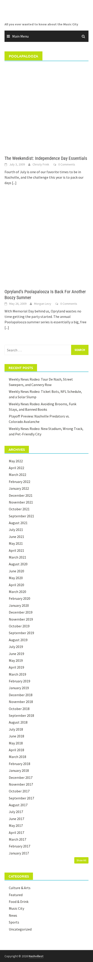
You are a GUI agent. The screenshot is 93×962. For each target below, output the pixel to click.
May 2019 (16, 660)
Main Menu (20, 36)
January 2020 (19, 605)
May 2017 (16, 825)
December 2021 (21, 495)
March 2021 (17, 557)
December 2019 (21, 612)
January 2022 (19, 488)
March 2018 (17, 756)
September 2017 (21, 798)
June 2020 (16, 571)
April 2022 (16, 467)
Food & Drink (18, 901)
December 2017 (21, 777)
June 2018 (16, 736)
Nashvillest (36, 956)
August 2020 (18, 564)
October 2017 (19, 791)
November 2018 (21, 701)
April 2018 (16, 750)
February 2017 (19, 846)
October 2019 (19, 626)
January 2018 (19, 770)
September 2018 (21, 715)
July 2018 (16, 729)
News (13, 915)
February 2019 (19, 681)
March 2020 (17, 591)
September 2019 (21, 633)
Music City (16, 908)
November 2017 (21, 784)
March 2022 (17, 474)
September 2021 (21, 516)
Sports (14, 922)
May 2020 (16, 578)
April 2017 (16, 832)
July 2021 (16, 529)
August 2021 (18, 523)
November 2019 (21, 619)
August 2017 (18, 805)
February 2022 (19, 481)
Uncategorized (20, 929)
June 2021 (16, 536)
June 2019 (16, 653)
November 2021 (21, 502)
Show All (81, 860)
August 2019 (18, 640)
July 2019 (16, 646)
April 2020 (16, 585)
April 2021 (16, 550)
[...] (14, 182)
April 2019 (16, 667)
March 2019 (17, 674)
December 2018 (21, 695)
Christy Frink (41, 164)
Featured (16, 894)
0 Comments (66, 164)
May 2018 (16, 743)
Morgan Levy (42, 304)
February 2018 (19, 763)
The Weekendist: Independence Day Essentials (46, 158)
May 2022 (16, 461)
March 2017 (17, 839)
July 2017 (16, 811)
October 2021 (19, 509)
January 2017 (19, 853)
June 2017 (16, 818)
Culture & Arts (19, 887)
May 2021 (16, 543)
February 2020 (19, 598)
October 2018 (19, 708)
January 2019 (19, 688)
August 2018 (18, 722)
